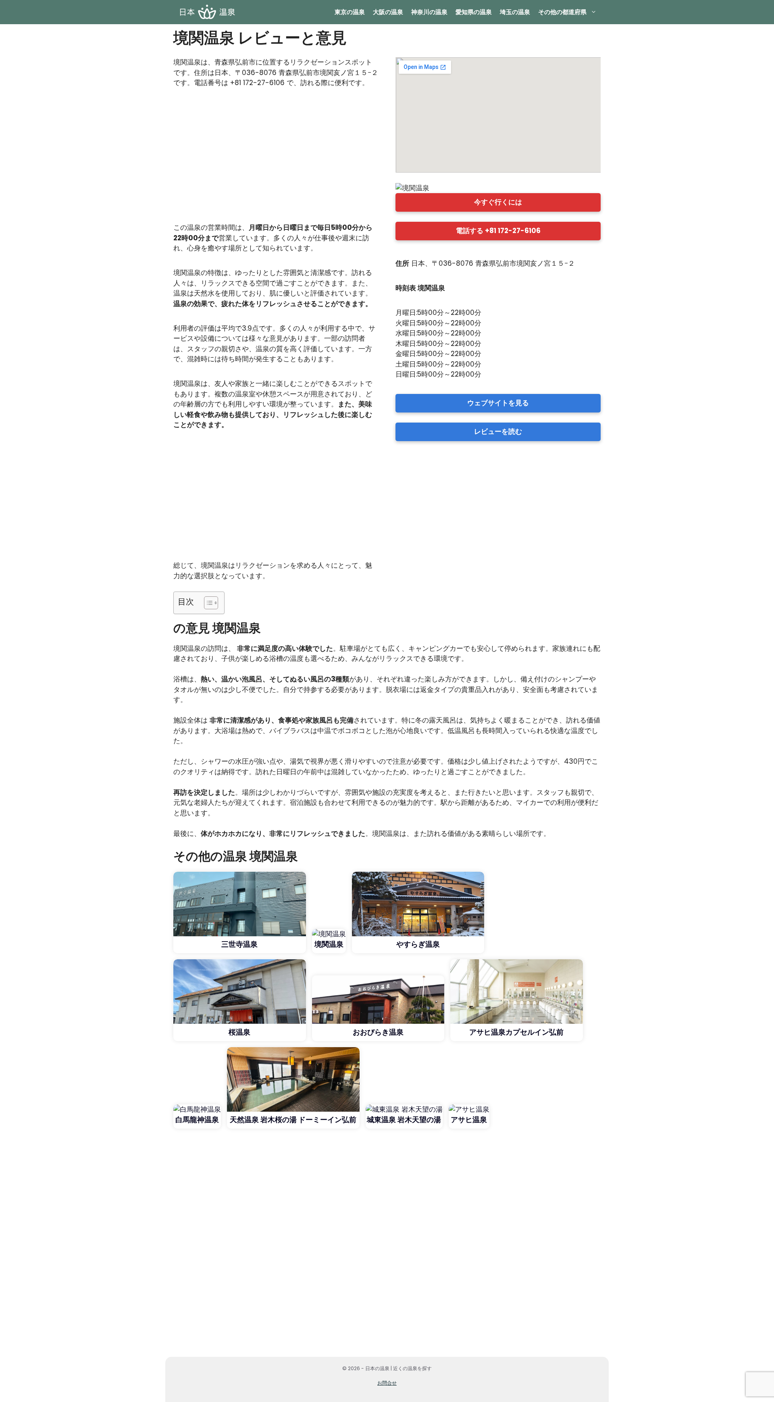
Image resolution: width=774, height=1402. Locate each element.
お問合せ (387, 1382)
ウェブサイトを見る (498, 403)
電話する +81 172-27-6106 (498, 230)
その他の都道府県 (562, 12)
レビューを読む (498, 431)
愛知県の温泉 (474, 12)
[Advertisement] (276, 158)
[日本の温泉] (207, 12)
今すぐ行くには (498, 202)
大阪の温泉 (388, 12)
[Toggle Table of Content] (207, 603)
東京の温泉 (350, 12)
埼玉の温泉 (515, 12)
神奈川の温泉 (429, 12)
